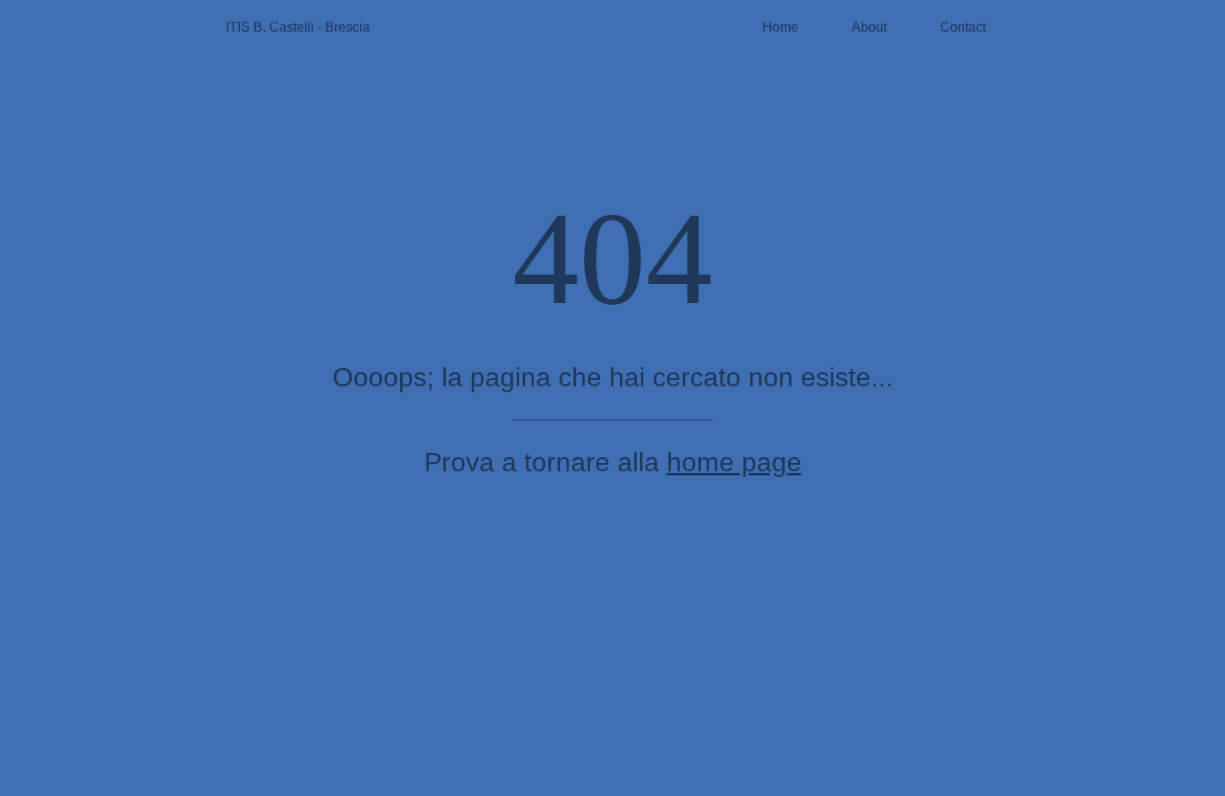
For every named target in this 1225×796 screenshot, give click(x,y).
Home (780, 27)
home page (734, 462)
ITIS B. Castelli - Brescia (298, 27)
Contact (963, 27)
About (869, 27)
